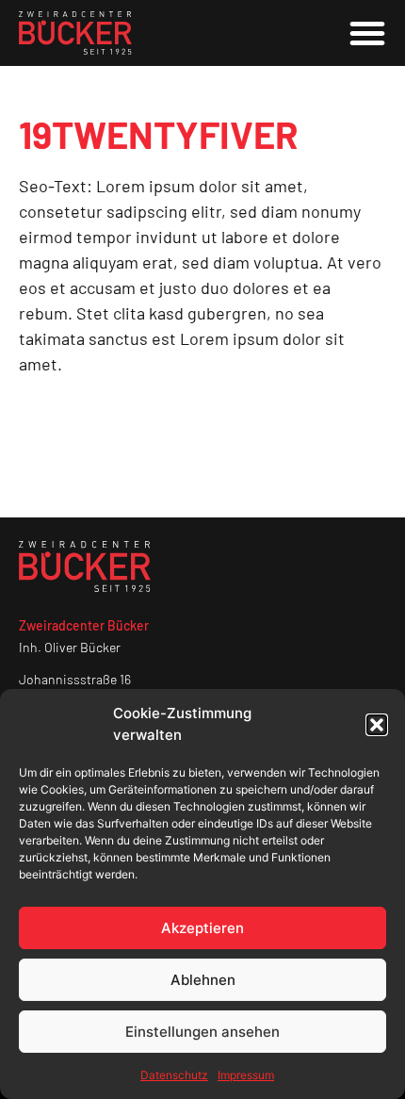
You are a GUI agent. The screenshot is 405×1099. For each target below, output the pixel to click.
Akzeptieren (202, 928)
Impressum (246, 1075)
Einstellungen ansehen (202, 1032)
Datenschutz (174, 1075)
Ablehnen (202, 980)
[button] (376, 724)
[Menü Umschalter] (367, 33)
